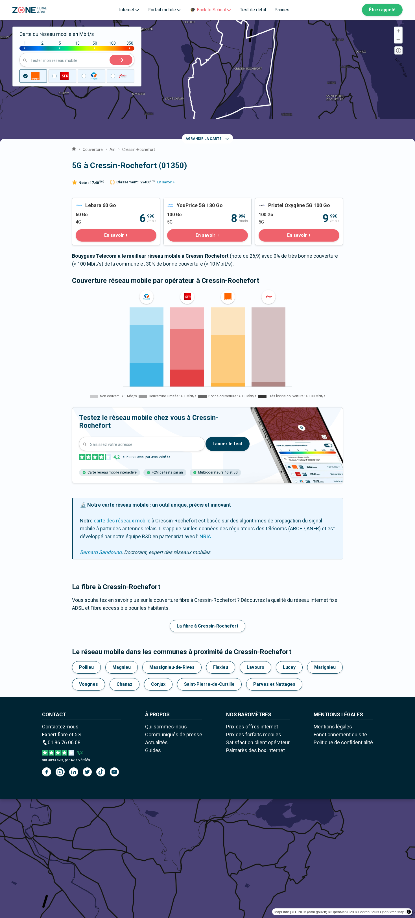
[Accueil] (74, 148)
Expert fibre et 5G (61, 734)
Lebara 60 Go (86, 202)
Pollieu (86, 667)
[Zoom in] (398, 31)
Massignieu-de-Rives (172, 667)
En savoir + (166, 182)
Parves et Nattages (274, 684)
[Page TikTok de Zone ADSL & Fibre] (101, 772)
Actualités (156, 742)
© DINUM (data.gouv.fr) (309, 911)
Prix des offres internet (252, 727)
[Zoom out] (398, 39)
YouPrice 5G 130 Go (186, 202)
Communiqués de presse (173, 734)
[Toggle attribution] (408, 911)
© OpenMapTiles (341, 911)
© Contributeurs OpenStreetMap (379, 911)
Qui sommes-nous (166, 727)
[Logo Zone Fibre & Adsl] (29, 10)
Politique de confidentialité (343, 742)
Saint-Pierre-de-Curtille (209, 684)
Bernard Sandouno (101, 552)
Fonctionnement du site (340, 734)
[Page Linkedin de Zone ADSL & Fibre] (73, 772)
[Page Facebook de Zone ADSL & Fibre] (46, 772)
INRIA (204, 536)
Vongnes (88, 684)
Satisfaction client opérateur (258, 742)
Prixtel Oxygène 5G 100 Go (284, 202)
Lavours (255, 667)
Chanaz (124, 684)
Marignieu (325, 667)
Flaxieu (220, 667)
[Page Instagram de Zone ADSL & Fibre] (60, 772)
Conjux (158, 684)
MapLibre (281, 911)
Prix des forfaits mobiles (253, 734)
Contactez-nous (60, 727)
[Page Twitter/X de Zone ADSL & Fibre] (87, 772)
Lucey (289, 667)
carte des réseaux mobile (122, 521)
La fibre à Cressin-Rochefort (207, 626)
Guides (153, 750)
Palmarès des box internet (255, 750)
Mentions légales (333, 727)
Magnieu (121, 667)
